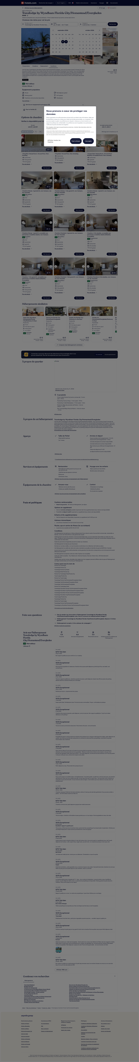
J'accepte (88, 141)
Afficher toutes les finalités (54, 141)
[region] (70, 126)
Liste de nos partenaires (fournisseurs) (55, 134)
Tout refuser (76, 141)
